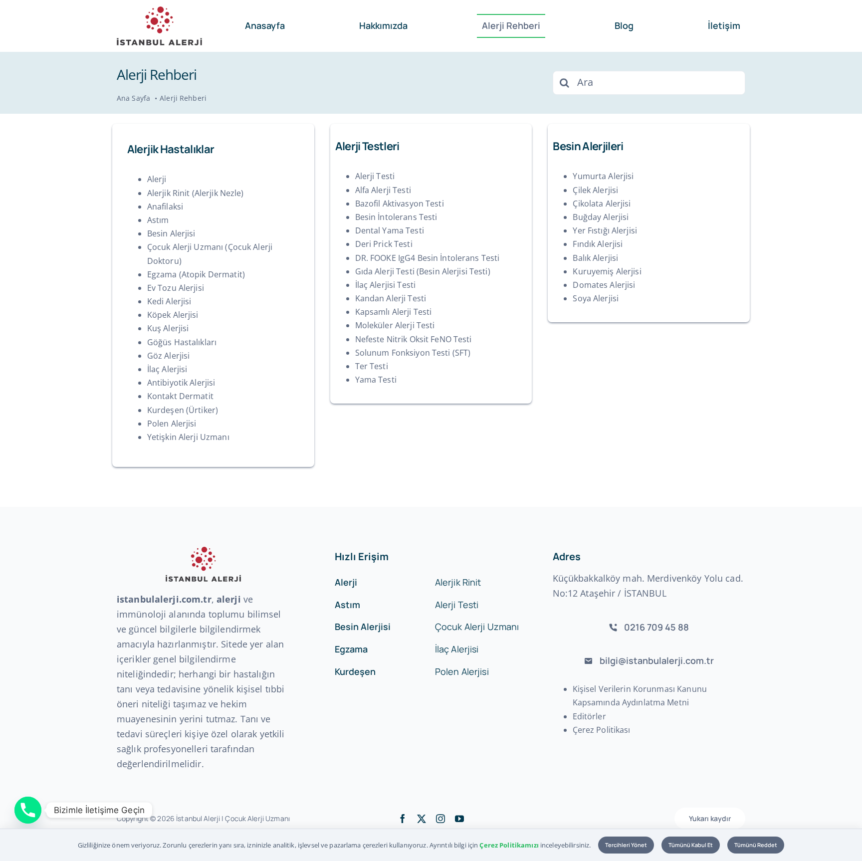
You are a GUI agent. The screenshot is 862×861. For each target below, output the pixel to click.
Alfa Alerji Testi (383, 190)
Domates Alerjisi (604, 284)
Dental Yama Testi (389, 230)
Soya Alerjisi (596, 298)
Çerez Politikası (602, 729)
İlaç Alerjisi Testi (385, 284)
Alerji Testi (375, 176)
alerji (228, 599)
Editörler (589, 716)
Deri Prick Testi (384, 243)
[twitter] (421, 818)
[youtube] (459, 818)
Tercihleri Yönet (626, 845)
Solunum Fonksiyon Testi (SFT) (413, 352)
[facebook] (402, 818)
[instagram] (440, 818)
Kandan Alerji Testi (390, 298)
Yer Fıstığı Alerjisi (605, 230)
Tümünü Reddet (755, 845)
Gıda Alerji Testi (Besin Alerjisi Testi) (422, 271)
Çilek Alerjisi (595, 190)
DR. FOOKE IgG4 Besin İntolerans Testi (427, 257)
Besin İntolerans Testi (396, 217)
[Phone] (27, 810)
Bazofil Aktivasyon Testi (399, 203)
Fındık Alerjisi (598, 243)
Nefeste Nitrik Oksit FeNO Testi (413, 339)
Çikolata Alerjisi (602, 203)
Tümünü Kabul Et (690, 845)
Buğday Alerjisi (601, 217)
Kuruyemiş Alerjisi (607, 271)
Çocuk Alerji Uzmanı (257, 818)
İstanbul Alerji (198, 818)
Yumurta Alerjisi (603, 176)
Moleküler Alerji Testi (395, 325)
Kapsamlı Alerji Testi (393, 311)
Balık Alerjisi (595, 257)
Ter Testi (371, 366)
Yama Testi (376, 379)
